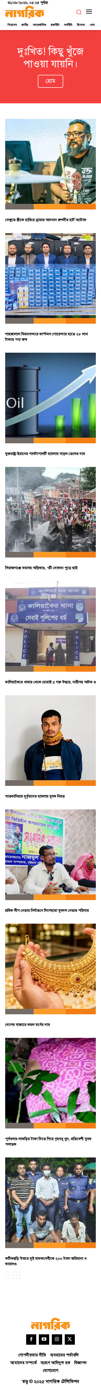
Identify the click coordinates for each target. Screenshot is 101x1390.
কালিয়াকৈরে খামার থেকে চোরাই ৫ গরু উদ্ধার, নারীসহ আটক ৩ (50, 682)
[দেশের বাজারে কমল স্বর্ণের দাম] (50, 969)
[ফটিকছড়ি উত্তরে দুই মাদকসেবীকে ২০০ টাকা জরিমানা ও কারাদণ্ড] (50, 1202)
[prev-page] (8, 1275)
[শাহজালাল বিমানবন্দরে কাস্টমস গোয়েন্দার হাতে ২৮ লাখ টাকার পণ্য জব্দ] (50, 278)
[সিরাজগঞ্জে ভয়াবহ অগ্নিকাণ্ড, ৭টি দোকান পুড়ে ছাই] (50, 512)
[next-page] (16, 1275)
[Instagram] (57, 1339)
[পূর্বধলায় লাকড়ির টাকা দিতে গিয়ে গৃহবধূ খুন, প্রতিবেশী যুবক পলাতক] (50, 1083)
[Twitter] (70, 1339)
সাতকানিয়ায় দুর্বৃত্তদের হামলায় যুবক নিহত (35, 796)
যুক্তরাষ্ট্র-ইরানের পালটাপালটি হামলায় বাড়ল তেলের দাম (45, 454)
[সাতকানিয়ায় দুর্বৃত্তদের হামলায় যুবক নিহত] (50, 740)
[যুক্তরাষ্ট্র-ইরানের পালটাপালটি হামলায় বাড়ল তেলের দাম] (50, 398)
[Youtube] (44, 1339)
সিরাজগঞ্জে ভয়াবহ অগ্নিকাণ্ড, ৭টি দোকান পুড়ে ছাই (41, 568)
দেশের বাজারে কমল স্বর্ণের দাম (27, 1024)
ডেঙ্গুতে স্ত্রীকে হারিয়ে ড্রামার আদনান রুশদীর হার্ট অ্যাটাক (45, 220)
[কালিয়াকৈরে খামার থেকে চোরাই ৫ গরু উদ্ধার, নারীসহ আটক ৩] (50, 626)
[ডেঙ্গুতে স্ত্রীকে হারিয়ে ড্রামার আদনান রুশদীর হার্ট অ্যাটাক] (50, 164)
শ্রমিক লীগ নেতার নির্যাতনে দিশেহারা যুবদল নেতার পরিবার (47, 910)
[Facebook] (31, 1339)
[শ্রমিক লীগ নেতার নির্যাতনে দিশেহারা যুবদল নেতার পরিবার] (50, 854)
